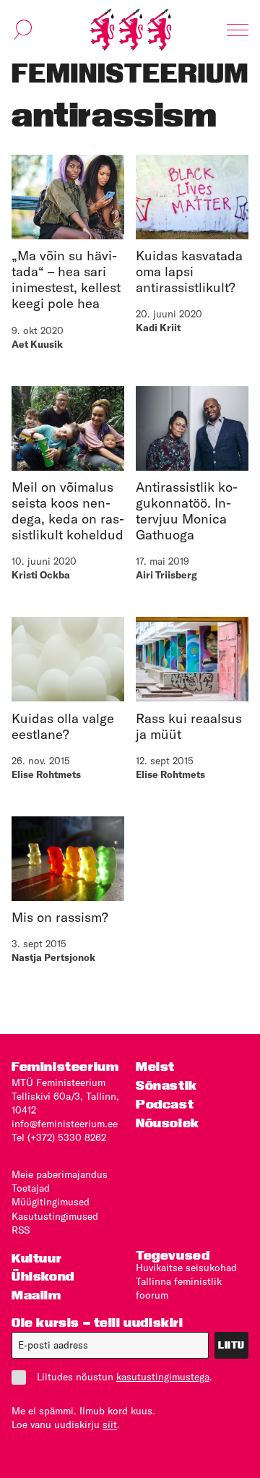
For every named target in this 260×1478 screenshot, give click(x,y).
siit (110, 1424)
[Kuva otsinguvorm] (23, 29)
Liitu (231, 1345)
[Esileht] (130, 30)
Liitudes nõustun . (124, 1376)
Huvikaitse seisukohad (186, 1267)
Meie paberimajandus (60, 1174)
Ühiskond (43, 1275)
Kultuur (36, 1257)
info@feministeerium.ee (65, 1123)
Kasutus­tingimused (55, 1216)
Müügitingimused (51, 1201)
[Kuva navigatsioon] (237, 29)
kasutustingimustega (162, 1376)
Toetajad (31, 1188)
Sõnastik (166, 1085)
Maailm (36, 1294)
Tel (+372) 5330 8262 (59, 1137)
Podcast (165, 1103)
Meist (155, 1066)
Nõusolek (167, 1122)
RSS (21, 1229)
